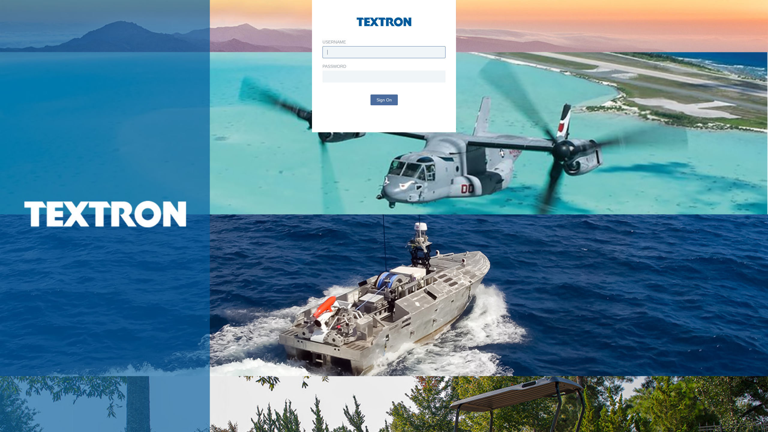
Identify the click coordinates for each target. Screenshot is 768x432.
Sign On (384, 100)
